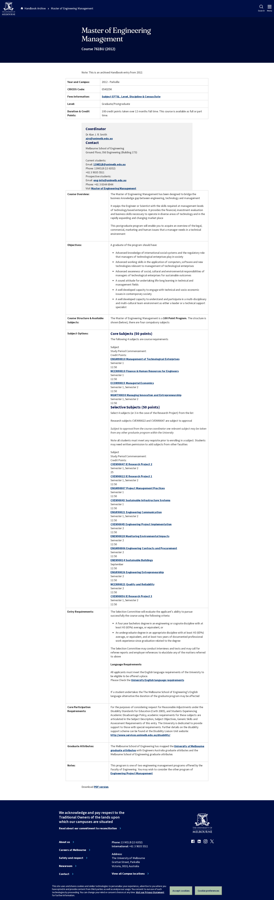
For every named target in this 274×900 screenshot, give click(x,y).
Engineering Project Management (132, 773)
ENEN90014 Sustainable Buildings (132, 560)
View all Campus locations (128, 873)
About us (64, 842)
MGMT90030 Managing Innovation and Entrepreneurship (146, 395)
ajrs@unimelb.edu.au (99, 138)
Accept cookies (181, 890)
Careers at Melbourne (72, 850)
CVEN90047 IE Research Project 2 (131, 464)
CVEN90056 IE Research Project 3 (131, 596)
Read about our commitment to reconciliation (88, 828)
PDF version (101, 787)
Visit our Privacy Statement (150, 892)
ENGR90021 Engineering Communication (136, 512)
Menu (269, 10)
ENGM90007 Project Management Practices (138, 488)
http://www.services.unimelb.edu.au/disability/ (140, 735)
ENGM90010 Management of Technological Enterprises (145, 359)
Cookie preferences (208, 890)
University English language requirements (157, 680)
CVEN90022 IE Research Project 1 (131, 476)
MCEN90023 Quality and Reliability (132, 584)
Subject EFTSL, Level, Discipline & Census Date (131, 96)
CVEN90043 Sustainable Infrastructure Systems (140, 500)
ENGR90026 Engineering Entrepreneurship (137, 572)
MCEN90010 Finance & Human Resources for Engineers (145, 371)
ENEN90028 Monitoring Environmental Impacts (140, 536)
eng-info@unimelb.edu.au (109, 180)
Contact (64, 874)
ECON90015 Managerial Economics (132, 383)
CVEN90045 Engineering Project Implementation (141, 524)
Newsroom (65, 866)
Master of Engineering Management (113, 188)
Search (261, 10)
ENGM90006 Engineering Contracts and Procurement (144, 548)
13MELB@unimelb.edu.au (109, 164)
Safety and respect (71, 858)
